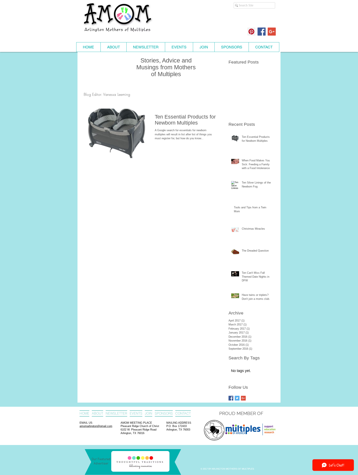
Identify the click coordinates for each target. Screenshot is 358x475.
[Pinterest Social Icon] (251, 32)
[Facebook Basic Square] (231, 398)
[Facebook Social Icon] (262, 32)
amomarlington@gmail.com (96, 426)
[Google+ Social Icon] (272, 32)
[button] (113, 47)
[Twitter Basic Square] (237, 398)
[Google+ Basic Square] (243, 398)
